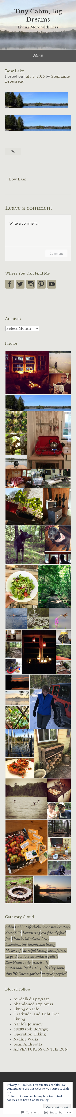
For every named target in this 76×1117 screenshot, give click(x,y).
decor (9, 933)
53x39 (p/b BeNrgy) (31, 1029)
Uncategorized (29, 974)
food (62, 933)
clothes (38, 927)
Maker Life (13, 950)
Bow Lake (17, 179)
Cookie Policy (39, 1100)
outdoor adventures (32, 956)
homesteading (16, 945)
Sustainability (16, 968)
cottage (64, 927)
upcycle (47, 974)
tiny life (11, 974)
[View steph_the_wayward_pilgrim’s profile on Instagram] (30, 284)
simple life (40, 962)
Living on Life (26, 1009)
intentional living (41, 945)
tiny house (57, 968)
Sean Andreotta (28, 1044)
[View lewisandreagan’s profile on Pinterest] (41, 284)
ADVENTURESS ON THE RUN (41, 1049)
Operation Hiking (30, 1034)
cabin (9, 927)
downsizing (31, 933)
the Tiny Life (38, 968)
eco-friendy (49, 933)
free (8, 939)
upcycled (60, 974)
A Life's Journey (28, 1024)
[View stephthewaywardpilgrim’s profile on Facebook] (9, 284)
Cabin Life (23, 927)
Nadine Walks (26, 1039)
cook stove (50, 927)
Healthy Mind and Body (30, 939)
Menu (38, 55)
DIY (18, 933)
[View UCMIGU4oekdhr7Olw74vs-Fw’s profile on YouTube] (51, 284)
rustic (27, 962)
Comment (56, 253)
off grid (11, 956)
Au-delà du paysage (32, 999)
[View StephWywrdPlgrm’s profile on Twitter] (20, 284)
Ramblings (13, 962)
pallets (53, 956)
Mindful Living (35, 950)
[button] (27, 373)
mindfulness (57, 950)
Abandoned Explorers (33, 1004)
